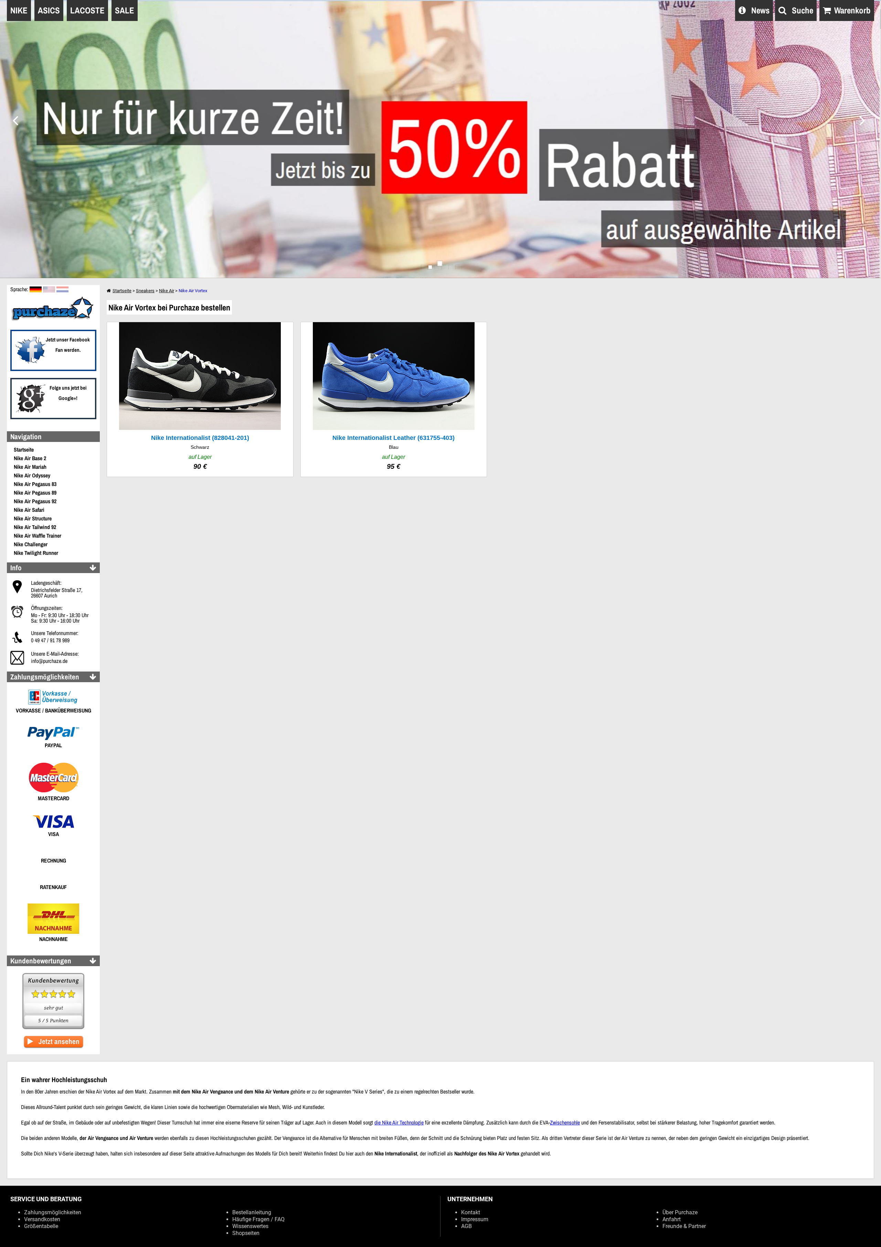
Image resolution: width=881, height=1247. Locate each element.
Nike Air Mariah (30, 467)
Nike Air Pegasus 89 (35, 492)
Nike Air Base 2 (30, 458)
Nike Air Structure (33, 518)
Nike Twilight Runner (36, 553)
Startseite (24, 449)
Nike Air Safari (29, 510)
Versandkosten (42, 1219)
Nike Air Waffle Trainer (37, 535)
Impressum (474, 1219)
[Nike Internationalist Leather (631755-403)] (394, 399)
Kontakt (470, 1212)
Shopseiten (245, 1233)
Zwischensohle (565, 1122)
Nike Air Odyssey (32, 475)
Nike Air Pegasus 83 (35, 484)
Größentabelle (41, 1226)
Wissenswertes (250, 1226)
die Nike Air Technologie (399, 1122)
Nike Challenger (30, 544)
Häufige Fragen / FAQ (258, 1219)
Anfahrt (671, 1219)
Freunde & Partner (684, 1226)
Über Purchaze (680, 1212)
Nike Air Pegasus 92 (35, 501)
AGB (466, 1226)
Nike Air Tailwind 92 (35, 527)
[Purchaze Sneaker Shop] (53, 320)
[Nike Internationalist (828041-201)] (200, 399)
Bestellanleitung (251, 1212)
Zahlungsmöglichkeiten (52, 1212)
